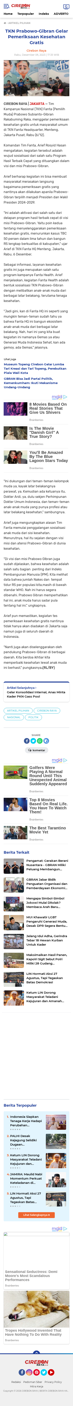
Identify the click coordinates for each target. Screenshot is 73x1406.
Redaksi (16, 1382)
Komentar (38, 750)
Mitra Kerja (36, 1386)
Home (8, 14)
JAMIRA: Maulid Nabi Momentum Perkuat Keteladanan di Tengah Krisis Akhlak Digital (26, 1178)
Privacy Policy (53, 1382)
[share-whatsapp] (40, 741)
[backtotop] (36, 1354)
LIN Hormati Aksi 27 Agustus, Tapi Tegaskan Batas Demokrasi (25, 1198)
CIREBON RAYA (47, 710)
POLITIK (33, 717)
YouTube (54, 1377)
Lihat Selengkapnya (35, 1214)
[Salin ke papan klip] (46, 741)
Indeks (44, 14)
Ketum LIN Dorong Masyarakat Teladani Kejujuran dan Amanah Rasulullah (26, 1159)
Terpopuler (25, 14)
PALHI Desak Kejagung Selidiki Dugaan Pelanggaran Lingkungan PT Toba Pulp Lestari (26, 1140)
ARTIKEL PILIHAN (18, 710)
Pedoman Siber (32, 1382)
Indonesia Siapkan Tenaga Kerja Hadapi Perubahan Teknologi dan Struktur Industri (26, 1121)
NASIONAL (13, 717)
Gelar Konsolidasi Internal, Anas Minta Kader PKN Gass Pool (36, 694)
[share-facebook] (27, 741)
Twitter (46, 1377)
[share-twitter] (33, 741)
